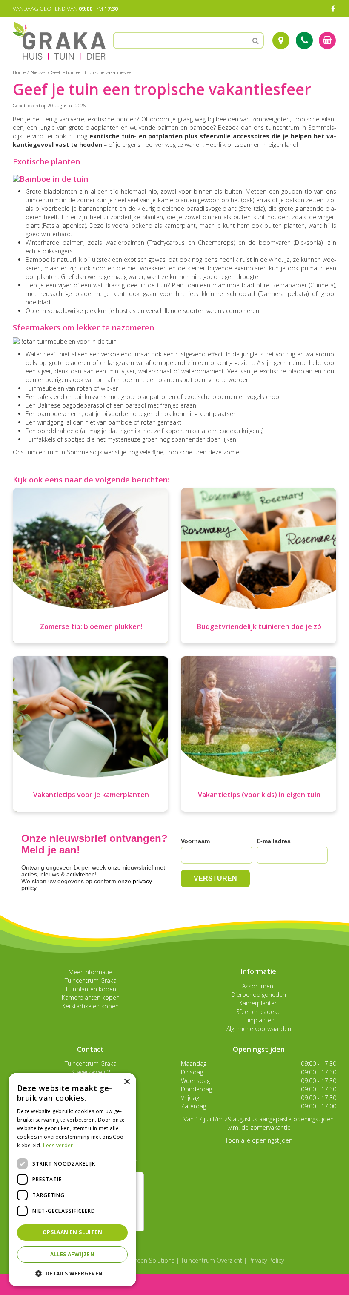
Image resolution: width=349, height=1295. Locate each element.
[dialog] (72, 1179)
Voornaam (195, 841)
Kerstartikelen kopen (90, 1006)
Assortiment (258, 986)
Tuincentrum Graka (91, 980)
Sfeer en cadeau (258, 1012)
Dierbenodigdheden (258, 995)
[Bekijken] (327, 40)
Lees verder (58, 1145)
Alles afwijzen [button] (72, 1254)
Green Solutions (152, 1260)
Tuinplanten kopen (90, 989)
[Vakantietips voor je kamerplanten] (90, 734)
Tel (304, 40)
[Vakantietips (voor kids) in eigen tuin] (258, 734)
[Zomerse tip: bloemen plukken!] (90, 565)
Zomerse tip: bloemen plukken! (91, 626)
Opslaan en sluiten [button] (72, 1232)
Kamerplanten (258, 1003)
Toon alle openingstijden (258, 1140)
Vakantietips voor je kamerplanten (91, 794)
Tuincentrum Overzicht (211, 1260)
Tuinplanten (259, 1020)
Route (280, 40)
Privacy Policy (266, 1260)
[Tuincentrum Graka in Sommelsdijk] (59, 40)
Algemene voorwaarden (258, 1029)
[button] (72, 1273)
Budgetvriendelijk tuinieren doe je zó (259, 626)
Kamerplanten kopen (91, 998)
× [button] (126, 1082)
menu (29, 1284)
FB (332, 8)
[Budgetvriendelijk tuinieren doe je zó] (258, 565)
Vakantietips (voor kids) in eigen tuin (259, 794)
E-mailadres (274, 841)
